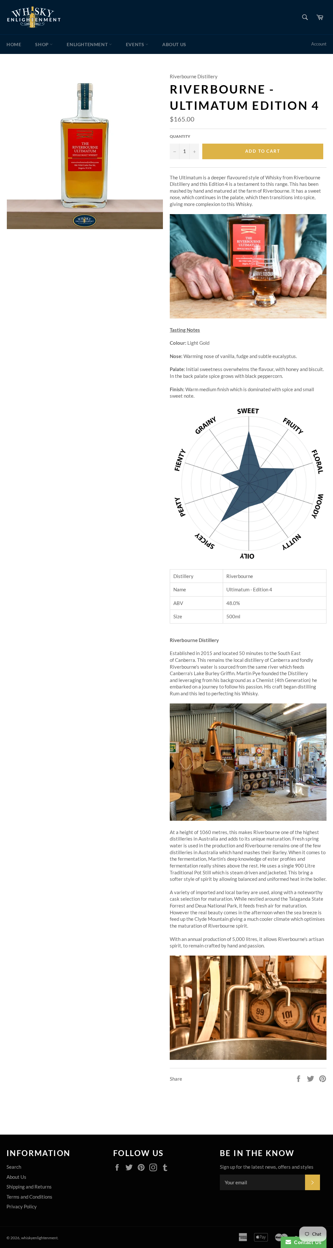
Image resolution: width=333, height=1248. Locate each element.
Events (135, 44)
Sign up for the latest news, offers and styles (266, 1167)
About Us (174, 44)
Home (14, 44)
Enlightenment (88, 44)
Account (318, 43)
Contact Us (306, 1242)
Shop (42, 44)
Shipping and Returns (29, 1187)
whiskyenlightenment (39, 1237)
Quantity (180, 136)
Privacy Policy (22, 1206)
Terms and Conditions (29, 1197)
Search (14, 1167)
